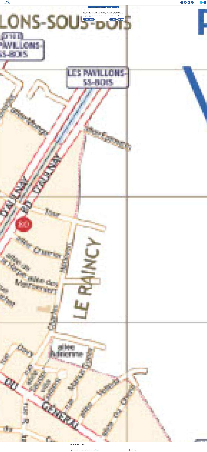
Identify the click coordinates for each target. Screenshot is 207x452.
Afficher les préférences (89, 19)
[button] (130, 450)
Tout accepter (113, 19)
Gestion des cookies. (87, 16)
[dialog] (103, 14)
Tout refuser (120, 19)
